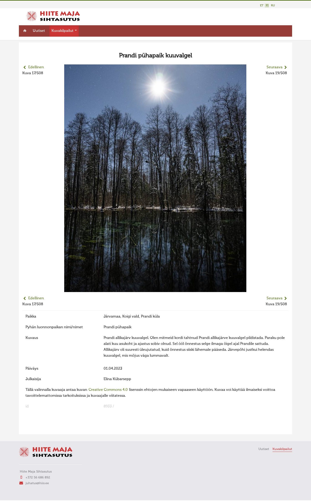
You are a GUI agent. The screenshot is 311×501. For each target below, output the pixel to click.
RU (273, 5)
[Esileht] (53, 20)
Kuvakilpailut (62, 31)
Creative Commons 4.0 (108, 390)
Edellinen (36, 67)
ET (261, 5)
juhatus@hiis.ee (37, 483)
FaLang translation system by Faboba (38, 428)
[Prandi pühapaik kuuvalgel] (155, 289)
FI (267, 5)
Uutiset (39, 31)
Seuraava (275, 67)
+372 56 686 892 (37, 477)
